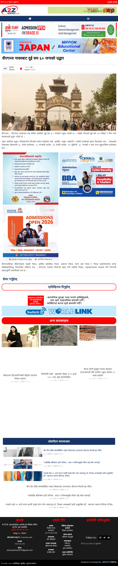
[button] (88, 19)
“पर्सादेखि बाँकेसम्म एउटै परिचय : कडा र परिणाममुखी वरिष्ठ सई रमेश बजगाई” (59, 495)
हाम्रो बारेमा (112, 2)
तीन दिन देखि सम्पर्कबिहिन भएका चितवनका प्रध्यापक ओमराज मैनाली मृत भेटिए (59, 486)
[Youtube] (109, 538)
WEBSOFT (109, 562)
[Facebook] (100, 538)
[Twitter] (104, 538)
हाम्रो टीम (59, 520)
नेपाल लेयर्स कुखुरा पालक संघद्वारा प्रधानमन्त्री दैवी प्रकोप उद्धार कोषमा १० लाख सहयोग (97, 372)
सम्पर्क (19, 520)
